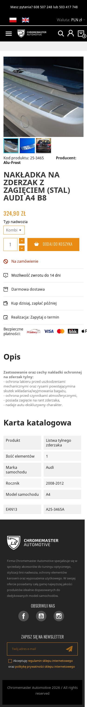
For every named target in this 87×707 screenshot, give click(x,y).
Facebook (23, 616)
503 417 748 (68, 7)
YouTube (41, 616)
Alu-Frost (12, 162)
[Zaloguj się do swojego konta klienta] (71, 33)
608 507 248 (43, 7)
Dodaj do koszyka (50, 244)
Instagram (59, 616)
